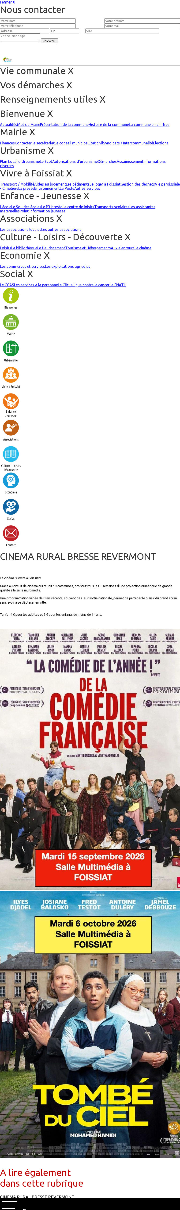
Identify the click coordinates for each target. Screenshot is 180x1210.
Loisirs (5, 248)
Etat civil (96, 143)
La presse (26, 188)
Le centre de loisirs (78, 207)
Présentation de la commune (64, 124)
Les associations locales (20, 229)
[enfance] (11, 417)
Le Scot (46, 161)
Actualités (8, 124)
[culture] (11, 470)
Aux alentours (123, 248)
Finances (7, 143)
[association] (11, 443)
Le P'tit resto (52, 207)
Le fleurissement (51, 248)
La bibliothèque (24, 248)
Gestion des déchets (137, 184)
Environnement (47, 188)
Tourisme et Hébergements (88, 248)
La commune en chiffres (149, 124)
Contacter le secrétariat (35, 143)
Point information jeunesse (42, 211)
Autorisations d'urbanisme (75, 161)
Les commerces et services (22, 266)
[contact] (11, 549)
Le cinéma (143, 248)
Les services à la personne (36, 285)
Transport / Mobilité (17, 184)
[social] (11, 522)
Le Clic (63, 285)
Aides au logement (50, 184)
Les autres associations (61, 229)
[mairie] (11, 338)
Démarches (107, 161)
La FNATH (117, 285)
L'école (5, 207)
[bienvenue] (11, 311)
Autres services (87, 188)
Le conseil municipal (72, 143)
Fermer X (7, 2)
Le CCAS (7, 285)
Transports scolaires (111, 207)
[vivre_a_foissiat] (11, 390)
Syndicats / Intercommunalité (128, 143)
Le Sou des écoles (26, 207)
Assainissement (130, 161)
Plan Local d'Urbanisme (20, 161)
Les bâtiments (78, 184)
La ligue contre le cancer (89, 285)
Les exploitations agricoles (67, 266)
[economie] (11, 496)
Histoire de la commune (109, 124)
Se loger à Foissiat (105, 184)
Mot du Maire (28, 124)
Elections (161, 143)
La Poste (67, 188)
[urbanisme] (11, 364)
